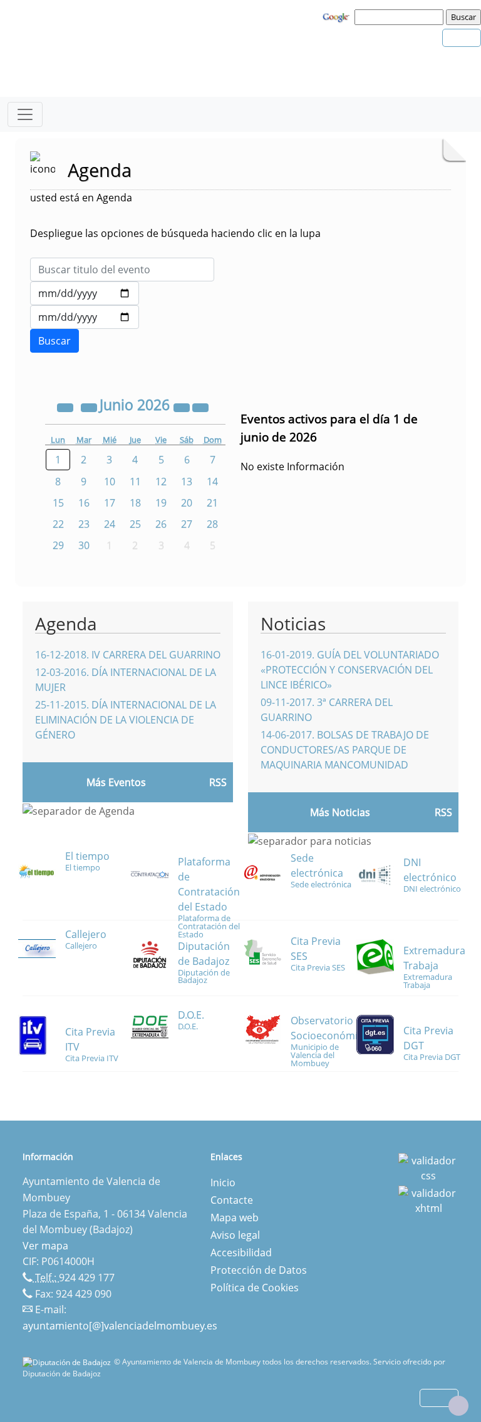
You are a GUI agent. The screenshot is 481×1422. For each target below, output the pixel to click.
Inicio (222, 1182)
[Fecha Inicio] (84, 293)
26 (161, 524)
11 (135, 481)
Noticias (293, 623)
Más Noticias (340, 812)
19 (161, 503)
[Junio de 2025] (66, 406)
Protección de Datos (258, 1270)
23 (84, 524)
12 (161, 481)
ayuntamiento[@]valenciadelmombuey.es (120, 1326)
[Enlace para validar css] (428, 1167)
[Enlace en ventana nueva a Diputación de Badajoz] (68, 1361)
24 (109, 524)
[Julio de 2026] (200, 406)
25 (135, 524)
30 (84, 545)
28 (212, 524)
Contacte (231, 1200)
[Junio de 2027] (182, 406)
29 (58, 545)
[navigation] (401, 17)
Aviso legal (235, 1235)
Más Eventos (116, 782)
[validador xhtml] (428, 1199)
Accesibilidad (241, 1252)
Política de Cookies (254, 1287)
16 (84, 503)
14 (212, 481)
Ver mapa (45, 1246)
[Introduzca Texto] (122, 269)
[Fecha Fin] (84, 317)
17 (109, 503)
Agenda (66, 623)
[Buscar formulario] (54, 341)
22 (58, 524)
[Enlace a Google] (337, 16)
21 (212, 503)
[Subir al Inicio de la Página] (458, 1406)
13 (186, 481)
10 (109, 481)
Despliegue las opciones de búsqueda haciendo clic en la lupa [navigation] (175, 233)
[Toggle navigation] (25, 114)
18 (135, 503)
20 (186, 503)
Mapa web (234, 1217)
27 (186, 524)
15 (58, 503)
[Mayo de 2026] (90, 406)
